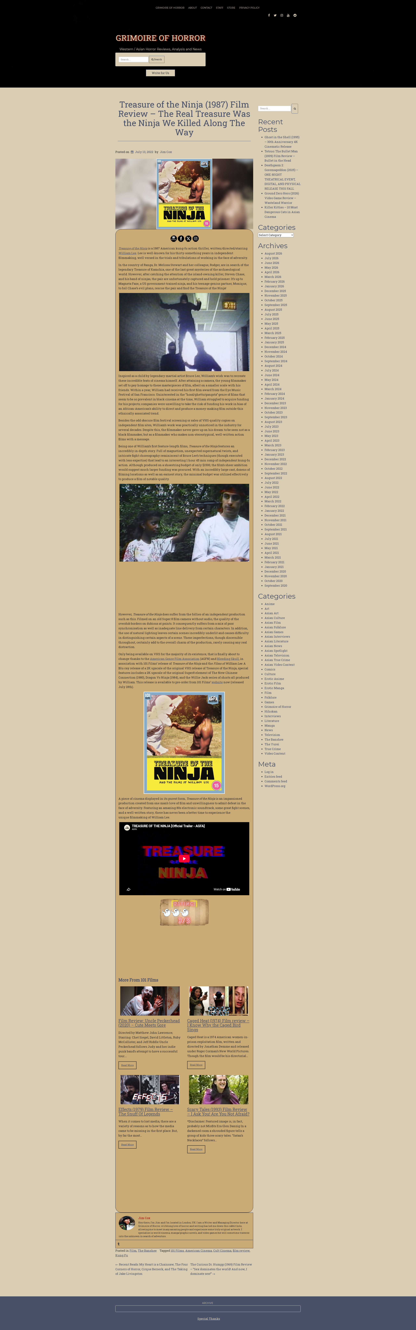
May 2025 (271, 323)
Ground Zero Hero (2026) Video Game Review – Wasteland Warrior (282, 198)
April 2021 (272, 553)
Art (267, 609)
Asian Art (272, 613)
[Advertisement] (184, 587)
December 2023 (275, 403)
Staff (219, 7)
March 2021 (273, 557)
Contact (206, 7)
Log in (269, 772)
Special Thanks (208, 1319)
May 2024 (271, 380)
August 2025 (273, 310)
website (217, 682)
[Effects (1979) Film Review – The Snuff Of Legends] (150, 1102)
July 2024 (272, 370)
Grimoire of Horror (160, 37)
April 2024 (272, 384)
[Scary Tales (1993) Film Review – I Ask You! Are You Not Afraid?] (218, 1102)
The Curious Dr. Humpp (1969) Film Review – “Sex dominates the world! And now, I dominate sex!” (221, 1269)
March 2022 (273, 501)
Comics (270, 669)
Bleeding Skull (228, 659)
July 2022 (272, 482)
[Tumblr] (118, 1244)
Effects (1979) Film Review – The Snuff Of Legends (145, 1112)
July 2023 (272, 426)
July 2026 (272, 258)
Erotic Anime (274, 679)
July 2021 (271, 539)
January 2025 (274, 342)
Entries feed (273, 776)
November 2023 (276, 408)
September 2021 (276, 529)
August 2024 (273, 366)
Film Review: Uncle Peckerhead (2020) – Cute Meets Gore (149, 1023)
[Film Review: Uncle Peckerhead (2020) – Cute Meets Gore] (150, 1013)
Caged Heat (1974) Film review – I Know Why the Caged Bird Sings (218, 1025)
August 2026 (273, 253)
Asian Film (273, 622)
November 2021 (275, 520)
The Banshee (147, 1251)
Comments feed (276, 781)
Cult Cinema (222, 1251)
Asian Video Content (280, 665)
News (269, 730)
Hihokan (271, 711)
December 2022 (275, 459)
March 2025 (273, 333)
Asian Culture (275, 618)
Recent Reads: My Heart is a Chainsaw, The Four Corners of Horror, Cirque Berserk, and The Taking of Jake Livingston (151, 1269)
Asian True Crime (277, 660)
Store (231, 7)
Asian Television (277, 655)
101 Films (177, 1251)
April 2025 (272, 328)
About (192, 7)
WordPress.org (275, 786)
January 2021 (274, 567)
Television (272, 735)
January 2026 (274, 286)
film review (241, 1251)
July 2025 (272, 314)
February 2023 (275, 450)
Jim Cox (166, 152)
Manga (270, 725)
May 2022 (271, 492)
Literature (272, 721)
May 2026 (271, 267)
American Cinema (198, 1251)
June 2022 (272, 487)
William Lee (127, 253)
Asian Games (274, 632)
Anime (270, 604)
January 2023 (274, 454)
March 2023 (273, 445)
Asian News (273, 646)
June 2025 (272, 319)
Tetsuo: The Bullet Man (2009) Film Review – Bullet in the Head (281, 156)
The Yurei (272, 744)
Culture (270, 674)
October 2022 (274, 469)
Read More (127, 1065)
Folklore (271, 697)
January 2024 (274, 398)
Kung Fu (121, 1255)
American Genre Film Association (174, 659)
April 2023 (272, 440)
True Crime (273, 749)
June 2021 (272, 543)
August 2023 (273, 422)
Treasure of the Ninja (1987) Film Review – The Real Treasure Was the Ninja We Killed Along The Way (184, 118)
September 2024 (276, 361)
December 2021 (275, 515)
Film (133, 1251)
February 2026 (275, 281)
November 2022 (276, 464)
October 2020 (274, 581)
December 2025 (275, 291)
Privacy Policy (249, 7)
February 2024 (275, 394)
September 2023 (276, 417)
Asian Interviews (277, 636)
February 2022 (275, 506)
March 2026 (273, 277)
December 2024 (275, 347)
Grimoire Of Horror (170, 7)
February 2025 (275, 338)
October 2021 (273, 525)
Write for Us (160, 73)
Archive (207, 1303)
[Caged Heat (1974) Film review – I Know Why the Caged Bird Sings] (218, 1013)
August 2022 (273, 478)
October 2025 (274, 300)
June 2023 (272, 431)
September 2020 (276, 585)
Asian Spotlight (276, 651)
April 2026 (272, 272)
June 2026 (272, 263)
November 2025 (276, 295)
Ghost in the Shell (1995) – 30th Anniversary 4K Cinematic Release (282, 141)
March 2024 (273, 389)
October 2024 (274, 356)
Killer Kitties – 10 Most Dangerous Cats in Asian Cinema (282, 212)
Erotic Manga (274, 688)
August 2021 (273, 534)
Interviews (273, 716)
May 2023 (271, 436)
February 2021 (274, 562)
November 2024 (276, 352)
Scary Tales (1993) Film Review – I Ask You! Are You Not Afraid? (218, 1112)
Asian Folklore (275, 627)
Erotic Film (273, 683)
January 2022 (274, 511)
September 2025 (276, 305)
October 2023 (274, 412)
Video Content (275, 753)
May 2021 (271, 548)
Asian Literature (276, 641)
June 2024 (272, 375)
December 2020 (275, 571)
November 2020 (276, 576)
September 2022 (276, 473)
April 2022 (272, 497)
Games (269, 702)
